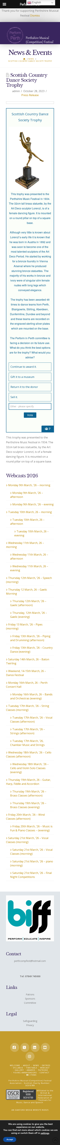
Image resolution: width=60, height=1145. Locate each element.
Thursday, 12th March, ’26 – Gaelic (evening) (28, 615)
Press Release (30, 95)
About (26, 1065)
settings (45, 1133)
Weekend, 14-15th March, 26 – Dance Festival (26, 673)
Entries (46, 1065)
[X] (24, 1047)
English (36, 2)
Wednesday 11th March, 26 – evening (29, 568)
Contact (44, 1072)
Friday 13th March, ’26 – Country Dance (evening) (31, 649)
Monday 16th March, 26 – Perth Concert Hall (27, 685)
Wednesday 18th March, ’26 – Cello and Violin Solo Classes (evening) (29, 768)
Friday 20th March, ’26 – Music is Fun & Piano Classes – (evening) (31, 828)
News (36, 1065)
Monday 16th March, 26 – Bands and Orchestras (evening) (31, 696)
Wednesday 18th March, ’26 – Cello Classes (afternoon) (28, 754)
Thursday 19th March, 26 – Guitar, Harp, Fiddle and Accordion (28, 782)
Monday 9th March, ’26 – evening (33, 504)
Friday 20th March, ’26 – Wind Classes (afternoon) (25, 817)
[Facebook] (14, 1047)
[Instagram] (30, 1056)
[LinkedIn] (35, 1047)
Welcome (15, 1065)
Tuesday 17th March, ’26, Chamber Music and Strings (27, 743)
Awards (31, 1070)
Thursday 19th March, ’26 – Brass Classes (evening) (28, 805)
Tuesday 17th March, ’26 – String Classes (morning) (27, 708)
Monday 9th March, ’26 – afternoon (26, 495)
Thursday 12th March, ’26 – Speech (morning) (29, 580)
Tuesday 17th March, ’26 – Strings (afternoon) (27, 731)
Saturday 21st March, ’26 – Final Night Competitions (31, 875)
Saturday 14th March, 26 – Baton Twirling (27, 661)
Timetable (31, 1067)
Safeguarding (30, 1021)
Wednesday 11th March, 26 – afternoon (29, 556)
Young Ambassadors (25, 1072)
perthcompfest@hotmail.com (30, 960)
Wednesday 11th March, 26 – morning (25, 545)
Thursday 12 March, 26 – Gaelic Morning (26, 591)
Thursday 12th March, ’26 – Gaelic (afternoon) (28, 603)
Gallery (19, 1070)
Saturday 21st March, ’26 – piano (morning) (31, 863)
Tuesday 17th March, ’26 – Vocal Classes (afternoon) (31, 719)
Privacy (30, 1025)
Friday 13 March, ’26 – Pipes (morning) (24, 626)
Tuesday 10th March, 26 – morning (30, 512)
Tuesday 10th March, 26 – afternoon (27, 522)
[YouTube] (45, 1047)
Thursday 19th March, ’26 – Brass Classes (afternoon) (28, 793)
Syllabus (18, 1067)
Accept (9, 1139)
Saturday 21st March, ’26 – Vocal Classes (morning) (27, 840)
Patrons (30, 994)
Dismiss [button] (35, 15)
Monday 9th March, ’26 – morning (29, 485)
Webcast (45, 1067)
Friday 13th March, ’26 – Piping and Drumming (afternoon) (30, 638)
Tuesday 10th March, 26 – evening (31, 533)
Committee (30, 1002)
